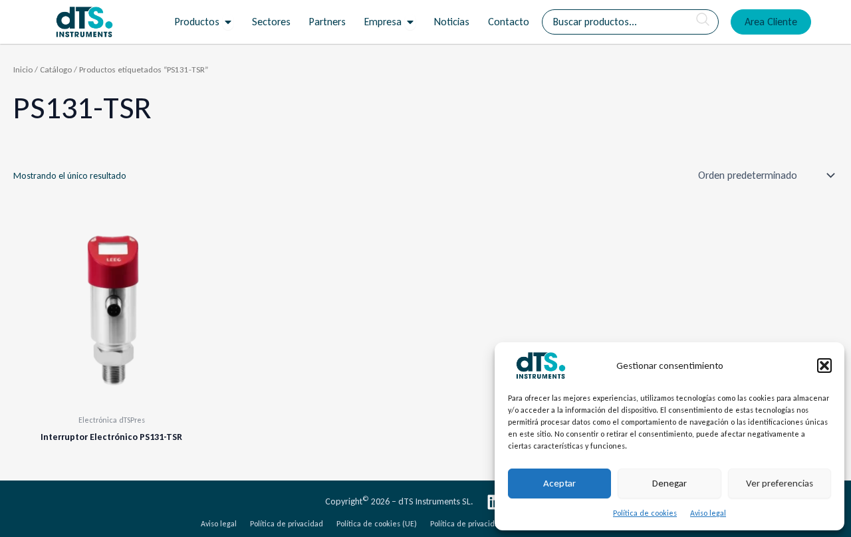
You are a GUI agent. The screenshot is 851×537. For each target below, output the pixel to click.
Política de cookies (645, 513)
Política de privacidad (286, 523)
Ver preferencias (779, 483)
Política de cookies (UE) (376, 523)
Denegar (669, 483)
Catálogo (56, 69)
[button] (824, 365)
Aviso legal (708, 513)
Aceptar (559, 483)
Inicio (23, 69)
